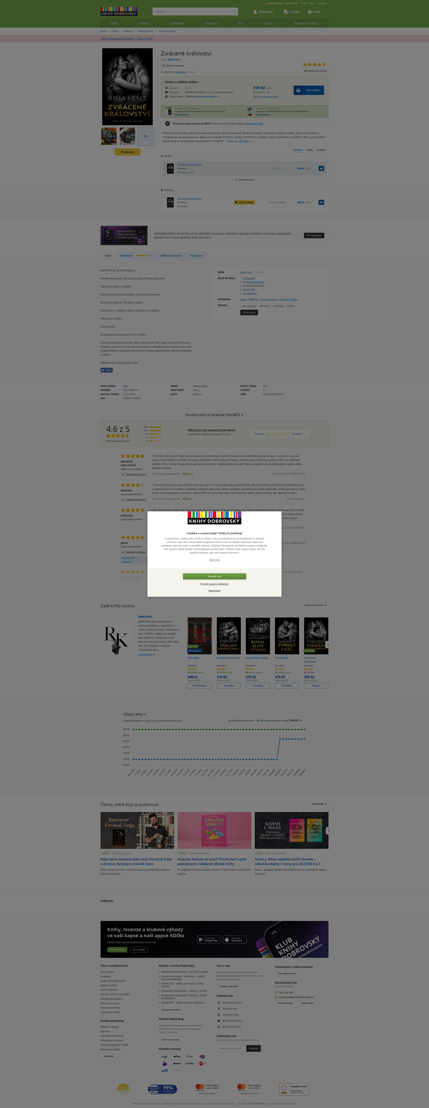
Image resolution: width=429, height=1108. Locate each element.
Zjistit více (214, 560)
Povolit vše (214, 576)
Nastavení (215, 590)
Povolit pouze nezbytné (214, 584)
